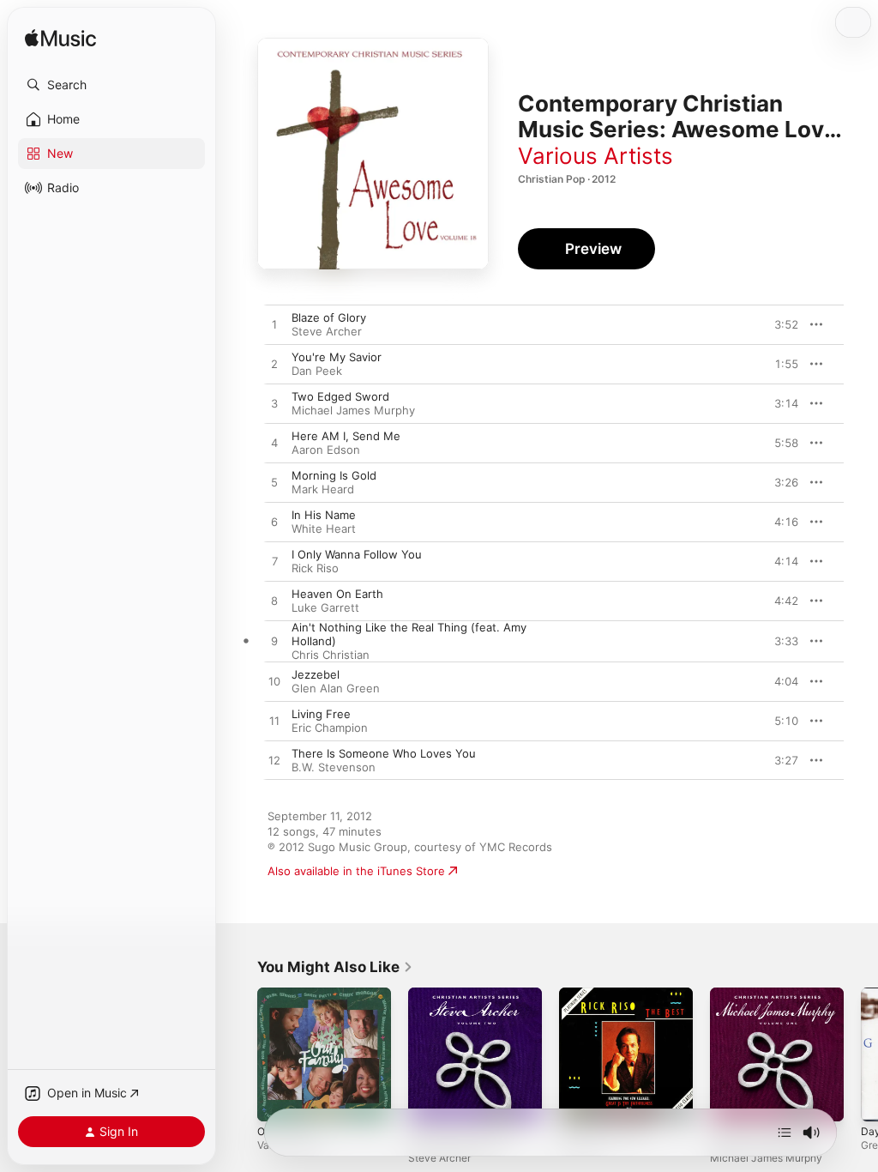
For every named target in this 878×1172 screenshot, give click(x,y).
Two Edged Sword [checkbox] (340, 396)
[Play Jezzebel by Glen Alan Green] (274, 682)
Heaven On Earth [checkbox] (337, 594)
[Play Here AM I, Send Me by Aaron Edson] (274, 443)
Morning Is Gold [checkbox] (334, 475)
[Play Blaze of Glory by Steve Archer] (274, 325)
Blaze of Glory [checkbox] (329, 317)
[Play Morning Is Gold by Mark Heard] (274, 483)
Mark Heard (323, 489)
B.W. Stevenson (334, 767)
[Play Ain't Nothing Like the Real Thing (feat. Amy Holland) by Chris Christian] (274, 641)
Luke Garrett (325, 607)
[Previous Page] (240, 1054)
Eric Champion (330, 727)
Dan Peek (317, 371)
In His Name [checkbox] (324, 515)
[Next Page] (861, 1054)
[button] (111, 85)
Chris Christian (331, 655)
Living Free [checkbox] (321, 714)
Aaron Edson (326, 449)
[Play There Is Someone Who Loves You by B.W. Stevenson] (274, 761)
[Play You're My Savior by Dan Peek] (274, 364)
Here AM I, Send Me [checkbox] (346, 436)
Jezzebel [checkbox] (316, 674)
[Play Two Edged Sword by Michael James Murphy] (274, 404)
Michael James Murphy (353, 410)
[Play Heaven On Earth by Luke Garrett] (274, 601)
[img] (60, 39)
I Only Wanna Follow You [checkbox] (357, 554)
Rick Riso (315, 568)
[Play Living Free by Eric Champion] (274, 721)
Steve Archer (327, 331)
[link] (335, 967)
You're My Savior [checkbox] (337, 357)
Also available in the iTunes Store (356, 871)
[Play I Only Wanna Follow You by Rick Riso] (274, 562)
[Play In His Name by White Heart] (274, 522)
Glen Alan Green (336, 688)
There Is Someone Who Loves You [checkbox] (384, 753)
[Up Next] (784, 1133)
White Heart (324, 528)
